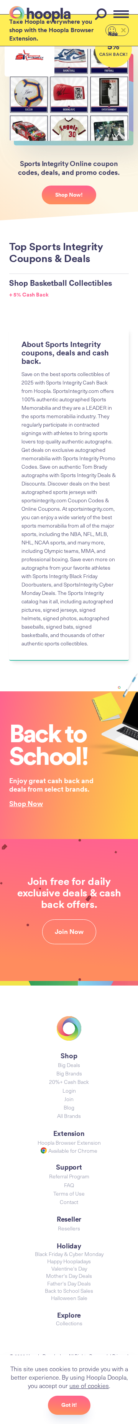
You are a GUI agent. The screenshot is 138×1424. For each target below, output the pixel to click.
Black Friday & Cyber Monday (69, 1254)
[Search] (102, 14)
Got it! (69, 1405)
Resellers (69, 1228)
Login (69, 1091)
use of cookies (89, 1385)
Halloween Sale (69, 1298)
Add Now (113, 33)
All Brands (69, 1116)
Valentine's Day (69, 1268)
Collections (69, 1323)
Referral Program (69, 1176)
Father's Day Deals (69, 1283)
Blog (69, 1107)
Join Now (69, 931)
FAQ (69, 1185)
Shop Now (26, 803)
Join (69, 1099)
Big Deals (69, 1065)
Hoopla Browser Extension (69, 1143)
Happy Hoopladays (69, 1261)
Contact (69, 1202)
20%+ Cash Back (69, 1082)
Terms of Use (69, 1193)
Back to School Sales (69, 1290)
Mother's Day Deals (69, 1275)
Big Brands (69, 1073)
